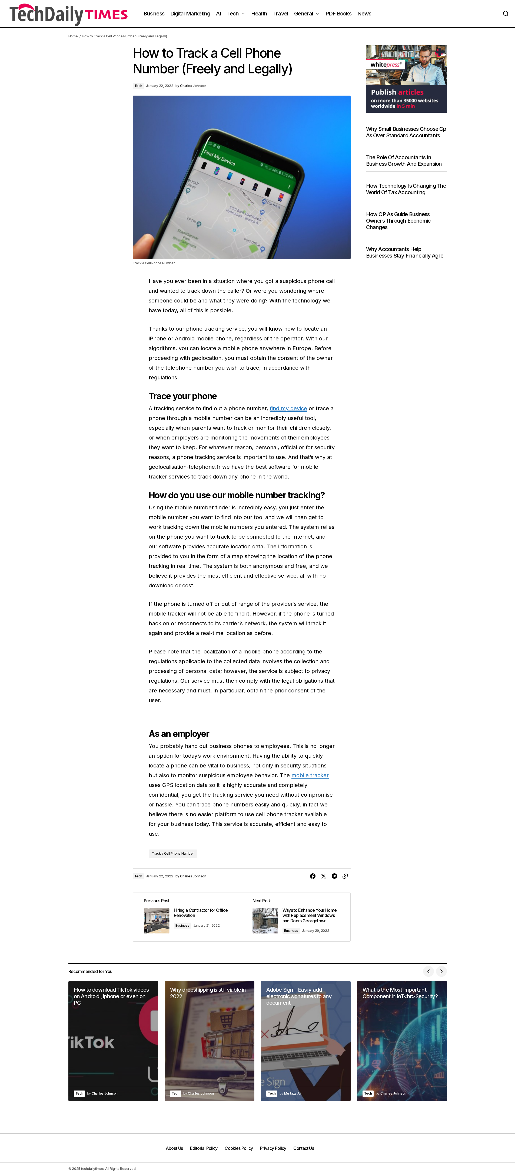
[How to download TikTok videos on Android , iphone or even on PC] (113, 1041)
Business (182, 925)
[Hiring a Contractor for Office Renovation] (187, 917)
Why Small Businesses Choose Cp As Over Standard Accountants (406, 132)
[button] (505, 13)
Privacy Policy (273, 1148)
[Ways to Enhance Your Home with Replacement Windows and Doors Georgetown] (296, 917)
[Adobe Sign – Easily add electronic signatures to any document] (306, 1041)
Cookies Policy (239, 1148)
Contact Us (303, 1148)
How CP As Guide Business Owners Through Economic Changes (398, 220)
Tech (138, 86)
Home (73, 36)
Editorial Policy (204, 1148)
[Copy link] (345, 876)
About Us (174, 1148)
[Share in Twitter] (323, 876)
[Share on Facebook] (312, 876)
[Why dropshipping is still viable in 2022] (209, 1041)
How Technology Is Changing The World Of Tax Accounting (406, 189)
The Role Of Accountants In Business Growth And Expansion (404, 160)
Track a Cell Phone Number (173, 853)
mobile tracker (310, 775)
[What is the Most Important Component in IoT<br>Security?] (402, 1041)
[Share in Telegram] (334, 876)
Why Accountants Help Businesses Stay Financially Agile (405, 252)
